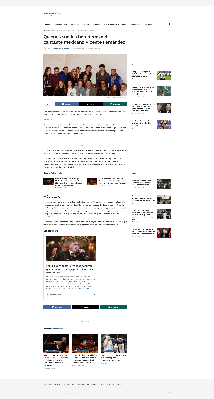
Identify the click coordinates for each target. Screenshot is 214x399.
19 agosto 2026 (107, 363)
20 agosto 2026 (105, 185)
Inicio (47, 24)
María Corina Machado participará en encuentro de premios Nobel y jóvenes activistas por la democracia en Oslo (143, 214)
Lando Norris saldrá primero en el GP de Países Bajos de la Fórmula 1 (143, 123)
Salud (125, 24)
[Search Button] (170, 24)
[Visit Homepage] (51, 13)
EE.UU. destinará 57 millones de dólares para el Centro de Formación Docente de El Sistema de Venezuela (112, 181)
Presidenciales (60, 24)
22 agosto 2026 (138, 113)
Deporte (148, 24)
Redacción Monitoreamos (60, 48)
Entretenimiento (111, 24)
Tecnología (136, 24)
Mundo (86, 24)
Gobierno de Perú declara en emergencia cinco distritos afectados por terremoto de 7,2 (143, 198)
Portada (46, 30)
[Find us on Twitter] (170, 393)
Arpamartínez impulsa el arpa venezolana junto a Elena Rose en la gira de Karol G (114, 357)
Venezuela (74, 24)
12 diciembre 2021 (78, 48)
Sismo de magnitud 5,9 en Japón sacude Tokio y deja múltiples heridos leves (141, 182)
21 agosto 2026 (61, 188)
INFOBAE (51, 120)
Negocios (96, 24)
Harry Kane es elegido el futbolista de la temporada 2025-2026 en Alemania (142, 74)
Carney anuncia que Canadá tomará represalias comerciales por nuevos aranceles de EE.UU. (143, 231)
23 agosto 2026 (138, 79)
